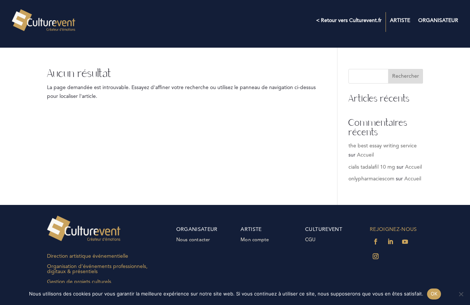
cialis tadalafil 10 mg (371, 167)
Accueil (365, 155)
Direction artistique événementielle (87, 256)
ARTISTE (400, 20)
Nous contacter (193, 240)
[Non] (460, 294)
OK (434, 294)
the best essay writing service (382, 145)
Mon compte (255, 240)
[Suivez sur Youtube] (405, 241)
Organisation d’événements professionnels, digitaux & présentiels (97, 269)
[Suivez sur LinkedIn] (390, 241)
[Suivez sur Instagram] (376, 256)
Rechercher (405, 76)
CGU (310, 240)
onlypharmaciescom (371, 178)
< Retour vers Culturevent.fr (349, 20)
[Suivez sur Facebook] (376, 241)
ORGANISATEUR (438, 20)
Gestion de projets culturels (79, 281)
